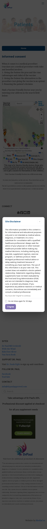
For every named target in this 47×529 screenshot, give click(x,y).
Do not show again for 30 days (20, 301)
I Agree (10, 306)
